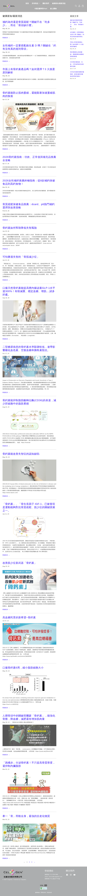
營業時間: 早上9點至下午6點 (52, 878)
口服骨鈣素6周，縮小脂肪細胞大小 (23, 667)
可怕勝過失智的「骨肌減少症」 (21, 256)
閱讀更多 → (6, 37)
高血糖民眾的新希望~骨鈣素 (19, 617)
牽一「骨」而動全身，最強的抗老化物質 (26, 816)
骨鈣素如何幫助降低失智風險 (20, 227)
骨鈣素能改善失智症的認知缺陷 (21, 453)
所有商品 (35, 3)
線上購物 (53, 8)
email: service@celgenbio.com (53, 876)
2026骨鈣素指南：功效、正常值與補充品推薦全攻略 (77, 64)
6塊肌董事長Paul (41, 8)
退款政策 (49, 892)
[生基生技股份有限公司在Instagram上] (71, 875)
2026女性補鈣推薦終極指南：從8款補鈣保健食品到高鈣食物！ (77, 74)
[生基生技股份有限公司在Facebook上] (67, 875)
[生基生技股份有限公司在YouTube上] (74, 875)
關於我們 (46, 3)
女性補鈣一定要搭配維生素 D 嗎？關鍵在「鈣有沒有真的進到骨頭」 (77, 34)
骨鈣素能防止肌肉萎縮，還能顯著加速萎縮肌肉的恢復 (77, 54)
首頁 (27, 3)
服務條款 (37, 892)
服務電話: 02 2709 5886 (51, 874)
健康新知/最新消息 (59, 3)
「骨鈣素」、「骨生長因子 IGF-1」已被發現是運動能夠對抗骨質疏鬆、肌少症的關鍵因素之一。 (29, 507)
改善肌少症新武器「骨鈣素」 (20, 562)
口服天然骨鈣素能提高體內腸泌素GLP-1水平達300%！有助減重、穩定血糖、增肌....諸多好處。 (29, 291)
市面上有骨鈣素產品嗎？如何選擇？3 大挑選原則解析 (77, 44)
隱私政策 (43, 892)
